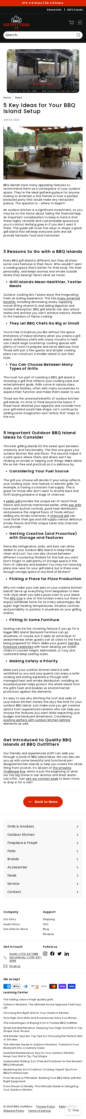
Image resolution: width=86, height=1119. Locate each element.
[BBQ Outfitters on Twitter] (59, 954)
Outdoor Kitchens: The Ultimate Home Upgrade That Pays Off (42, 1006)
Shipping (49, 919)
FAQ (45, 924)
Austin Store (11, 924)
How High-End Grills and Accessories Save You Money (40, 1018)
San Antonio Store (15, 929)
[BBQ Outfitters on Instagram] (45, 954)
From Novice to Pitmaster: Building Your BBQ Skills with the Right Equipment (42, 1079)
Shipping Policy (13, 1111)
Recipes (48, 934)
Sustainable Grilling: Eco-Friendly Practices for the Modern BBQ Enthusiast (42, 1063)
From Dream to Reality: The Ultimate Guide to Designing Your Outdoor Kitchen (40, 1088)
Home (7, 97)
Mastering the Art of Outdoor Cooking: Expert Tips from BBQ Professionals (40, 1071)
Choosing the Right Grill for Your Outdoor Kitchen (36, 1013)
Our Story (9, 919)
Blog (46, 929)
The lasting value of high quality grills (28, 999)
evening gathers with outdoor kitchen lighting (36, 720)
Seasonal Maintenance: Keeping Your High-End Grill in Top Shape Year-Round (43, 1029)
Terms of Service (39, 1111)
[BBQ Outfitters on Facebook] (52, 954)
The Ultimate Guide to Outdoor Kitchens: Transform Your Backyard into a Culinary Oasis (41, 1046)
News (18, 97)
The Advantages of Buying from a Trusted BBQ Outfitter (40, 1023)
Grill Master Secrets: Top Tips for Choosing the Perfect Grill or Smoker (42, 1037)
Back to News (46, 801)
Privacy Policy (45, 1106)
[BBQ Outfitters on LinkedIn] (67, 954)
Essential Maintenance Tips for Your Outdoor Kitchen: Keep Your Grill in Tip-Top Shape (39, 1054)
